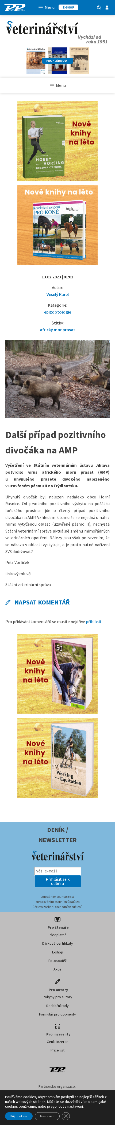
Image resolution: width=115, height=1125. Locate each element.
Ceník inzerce (57, 1041)
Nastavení (47, 1116)
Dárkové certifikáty (57, 943)
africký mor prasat (57, 329)
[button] (57, 881)
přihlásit (94, 621)
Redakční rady (57, 1005)
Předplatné (58, 934)
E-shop (57, 952)
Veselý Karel (58, 294)
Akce (57, 969)
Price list (57, 1050)
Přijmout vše (18, 1116)
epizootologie (57, 312)
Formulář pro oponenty (57, 1014)
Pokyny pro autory (57, 996)
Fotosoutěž (57, 960)
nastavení (75, 1106)
